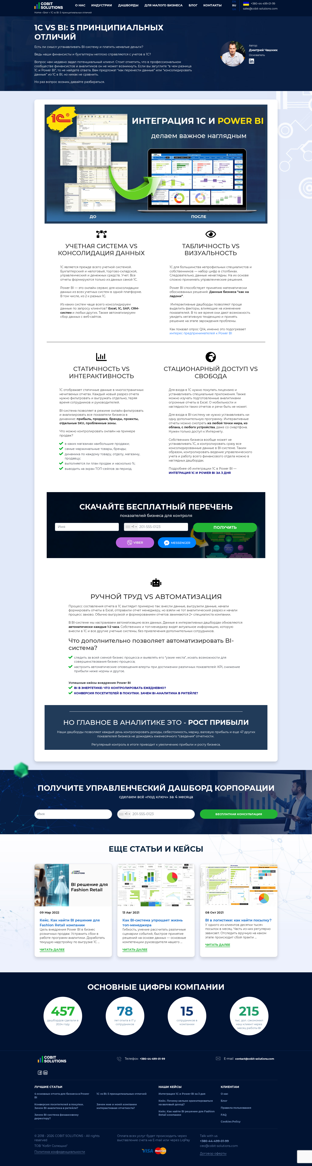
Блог (193, 5)
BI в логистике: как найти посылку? (238, 920)
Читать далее (52, 950)
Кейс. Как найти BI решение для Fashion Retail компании (187, 1113)
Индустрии (101, 5)
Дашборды (128, 5)
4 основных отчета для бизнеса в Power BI (61, 1095)
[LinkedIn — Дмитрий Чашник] (251, 61)
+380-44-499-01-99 (263, 3)
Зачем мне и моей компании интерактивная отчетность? (117, 1106)
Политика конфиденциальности (59, 1152)
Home (37, 12)
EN (234, 1)
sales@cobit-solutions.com (260, 8)
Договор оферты (213, 1153)
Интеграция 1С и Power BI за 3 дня (182, 1093)
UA (234, 9)
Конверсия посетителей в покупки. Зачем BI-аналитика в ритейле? (59, 1106)
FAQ (223, 1114)
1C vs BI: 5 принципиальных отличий (122, 1093)
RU (234, 5)
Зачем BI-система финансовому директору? (56, 1116)
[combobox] (131, 527)
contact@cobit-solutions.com (254, 1058)
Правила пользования (236, 1107)
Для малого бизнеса (164, 5)
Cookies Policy (230, 1121)
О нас (80, 5)
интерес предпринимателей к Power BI (201, 333)
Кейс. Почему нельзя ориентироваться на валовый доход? (186, 1102)
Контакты (212, 5)
